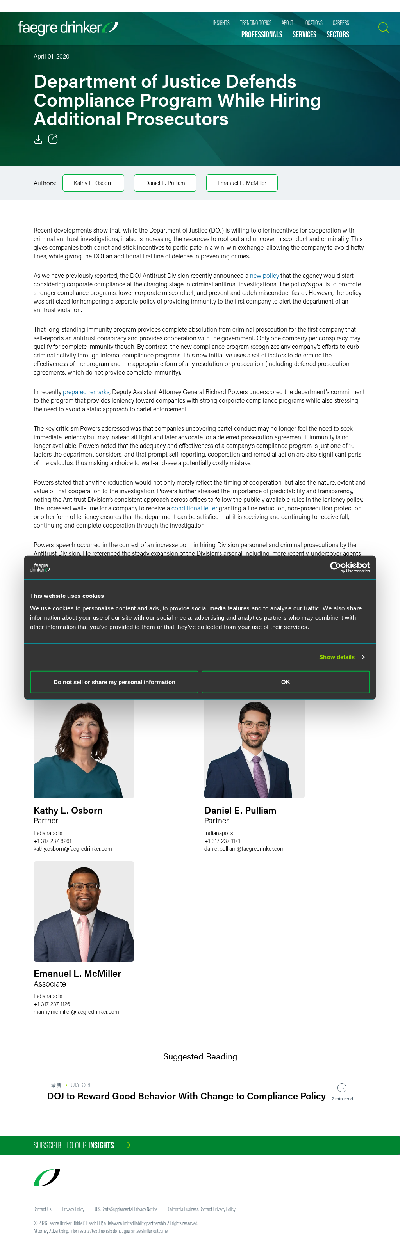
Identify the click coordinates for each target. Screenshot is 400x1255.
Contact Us (43, 1209)
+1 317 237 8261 (52, 840)
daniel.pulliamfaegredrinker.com (244, 848)
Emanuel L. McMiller (242, 183)
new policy (264, 275)
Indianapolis (48, 833)
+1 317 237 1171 (222, 840)
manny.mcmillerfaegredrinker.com (76, 1011)
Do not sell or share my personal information (114, 681)
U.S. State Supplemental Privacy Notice (126, 1209)
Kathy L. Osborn (93, 183)
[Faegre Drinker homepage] (68, 28)
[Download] (38, 139)
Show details (337, 657)
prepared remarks (86, 392)
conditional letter (194, 508)
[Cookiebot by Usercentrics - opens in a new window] (336, 567)
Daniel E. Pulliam (165, 183)
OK (285, 681)
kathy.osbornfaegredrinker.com (73, 848)
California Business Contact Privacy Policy (202, 1209)
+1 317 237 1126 (52, 1004)
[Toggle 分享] (53, 139)
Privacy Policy (73, 1209)
